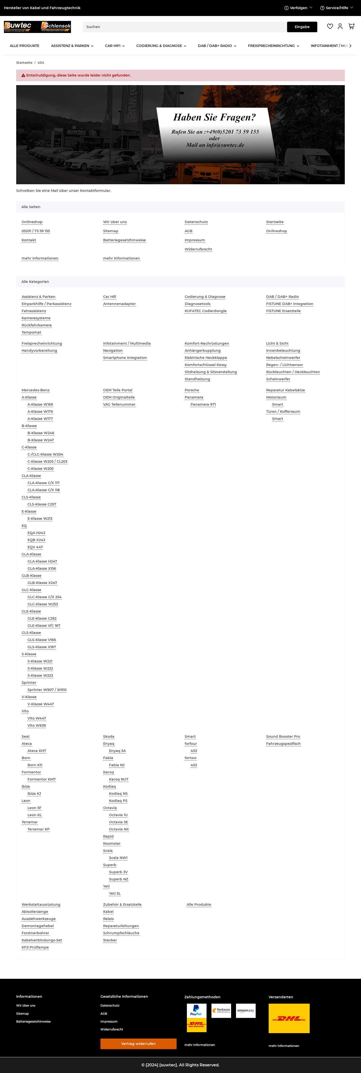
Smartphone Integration (125, 357)
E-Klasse (29, 511)
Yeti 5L (115, 893)
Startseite (275, 222)
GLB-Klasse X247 (42, 583)
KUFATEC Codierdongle (206, 311)
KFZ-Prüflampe (35, 947)
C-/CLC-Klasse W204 (45, 454)
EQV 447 (35, 547)
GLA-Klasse (31, 554)
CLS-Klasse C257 (42, 504)
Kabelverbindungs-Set (42, 940)
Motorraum (276, 397)
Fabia (108, 758)
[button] (340, 26)
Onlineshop (32, 222)
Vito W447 (37, 718)
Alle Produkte (199, 904)
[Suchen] (302, 27)
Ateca (27, 743)
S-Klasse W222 (40, 668)
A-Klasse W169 (40, 404)
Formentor (31, 772)
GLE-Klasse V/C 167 (44, 625)
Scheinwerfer (278, 379)
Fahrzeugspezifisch (283, 743)
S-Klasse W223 (40, 675)
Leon (26, 800)
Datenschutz (196, 222)
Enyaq (108, 743)
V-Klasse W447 (41, 704)
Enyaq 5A (117, 751)
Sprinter (29, 682)
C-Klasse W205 (41, 468)
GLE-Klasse (31, 611)
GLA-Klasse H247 (42, 561)
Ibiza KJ (34, 793)
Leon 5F (35, 808)
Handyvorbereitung (39, 350)
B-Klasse (29, 426)
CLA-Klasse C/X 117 (44, 483)
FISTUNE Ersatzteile (283, 311)
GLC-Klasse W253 (43, 604)
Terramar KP (39, 829)
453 (194, 751)
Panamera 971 (203, 404)
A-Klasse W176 (40, 411)
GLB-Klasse (32, 575)
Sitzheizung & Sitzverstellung (211, 372)
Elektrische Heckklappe (206, 357)
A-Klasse (29, 397)
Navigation (113, 350)
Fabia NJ (117, 765)
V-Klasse (29, 697)
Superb (109, 865)
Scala (108, 850)
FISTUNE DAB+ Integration (289, 304)
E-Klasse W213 (40, 518)
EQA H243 (36, 533)
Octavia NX (119, 829)
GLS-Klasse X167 (42, 647)
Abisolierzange (35, 911)
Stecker (110, 940)
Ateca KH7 (37, 751)
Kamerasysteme (36, 318)
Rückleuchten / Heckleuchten (293, 372)
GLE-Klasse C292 (42, 618)
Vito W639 (37, 725)
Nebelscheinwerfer (283, 357)
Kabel (108, 911)
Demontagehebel (38, 926)
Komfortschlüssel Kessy (206, 365)
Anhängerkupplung (203, 350)
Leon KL (35, 815)
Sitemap (110, 231)
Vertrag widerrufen (138, 1044)
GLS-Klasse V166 (42, 640)
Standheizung (197, 379)
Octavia (110, 808)
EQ (24, 525)
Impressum (195, 240)
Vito (25, 711)
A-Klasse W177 (40, 418)
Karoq (108, 772)
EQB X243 (36, 540)
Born (26, 758)
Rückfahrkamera (37, 325)
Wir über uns (115, 222)
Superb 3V (118, 872)
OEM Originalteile (119, 397)
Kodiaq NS (118, 793)
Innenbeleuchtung (283, 350)
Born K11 (35, 765)
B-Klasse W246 (41, 433)
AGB (189, 231)
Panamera (194, 397)
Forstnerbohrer (35, 933)
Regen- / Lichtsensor (284, 365)
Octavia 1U (118, 815)
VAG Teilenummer (119, 404)
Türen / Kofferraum (283, 411)
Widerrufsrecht (198, 249)
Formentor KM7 (42, 779)
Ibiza (26, 786)
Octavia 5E (118, 822)
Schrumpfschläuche (121, 933)
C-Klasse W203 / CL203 (47, 461)
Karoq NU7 (118, 779)
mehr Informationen (40, 258)
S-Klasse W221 (40, 661)
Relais (108, 919)
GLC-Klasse (31, 590)
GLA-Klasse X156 (42, 568)
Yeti (106, 886)
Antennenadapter (119, 304)
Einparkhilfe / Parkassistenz (46, 304)
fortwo (190, 758)
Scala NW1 (118, 858)
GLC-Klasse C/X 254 (45, 597)
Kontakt (29, 240)
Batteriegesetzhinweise (124, 240)
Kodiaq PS (118, 800)
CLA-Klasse (31, 476)
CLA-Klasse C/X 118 (44, 490)
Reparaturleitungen (121, 926)
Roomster (112, 843)
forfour (191, 743)
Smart (277, 404)
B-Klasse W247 (41, 440)
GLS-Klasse (31, 632)
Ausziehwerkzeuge (39, 919)
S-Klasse (29, 654)
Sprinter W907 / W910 (47, 690)
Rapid (108, 836)
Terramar (30, 822)
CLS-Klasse (31, 497)
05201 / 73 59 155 (36, 231)
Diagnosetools (197, 304)
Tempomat (31, 332)
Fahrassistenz (34, 311)
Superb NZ (118, 879)
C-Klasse (29, 447)
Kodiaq (109, 786)
